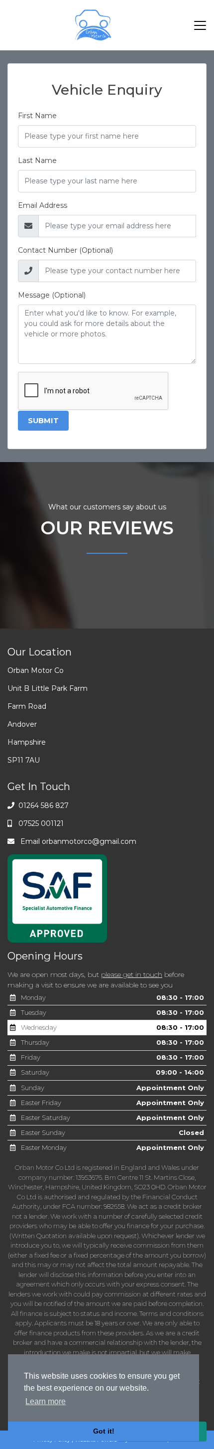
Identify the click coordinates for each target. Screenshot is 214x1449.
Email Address (42, 205)
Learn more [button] (45, 1401)
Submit (43, 420)
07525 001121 (40, 823)
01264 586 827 (42, 805)
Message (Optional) (52, 295)
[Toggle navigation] (200, 25)
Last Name (37, 160)
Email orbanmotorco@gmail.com (77, 841)
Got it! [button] (103, 1431)
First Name (37, 115)
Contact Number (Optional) (65, 250)
